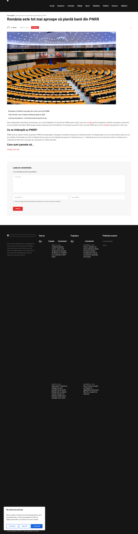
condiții (89, 122)
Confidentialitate (108, 241)
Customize (12, 526)
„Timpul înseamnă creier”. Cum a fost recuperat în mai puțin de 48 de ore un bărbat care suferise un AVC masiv (59, 252)
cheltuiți (106, 125)
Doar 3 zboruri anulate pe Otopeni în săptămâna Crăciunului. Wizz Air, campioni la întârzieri (91, 390)
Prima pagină (10, 15)
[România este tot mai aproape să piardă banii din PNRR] (61, 68)
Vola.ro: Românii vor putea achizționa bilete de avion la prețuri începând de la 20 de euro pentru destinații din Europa (91, 252)
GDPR (104, 245)
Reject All (24, 526)
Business (35, 27)
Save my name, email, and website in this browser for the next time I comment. (38, 201)
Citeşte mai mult (13, 149)
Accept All (37, 526)
